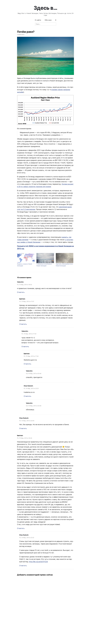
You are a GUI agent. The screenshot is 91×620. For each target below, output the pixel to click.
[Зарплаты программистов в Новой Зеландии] (64, 258)
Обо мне (48, 20)
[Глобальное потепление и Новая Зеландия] (45, 258)
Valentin (20, 282)
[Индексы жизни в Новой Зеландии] (26, 258)
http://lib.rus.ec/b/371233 (38, 562)
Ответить (21, 292)
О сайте (38, 20)
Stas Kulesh (28, 386)
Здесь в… (45, 8)
